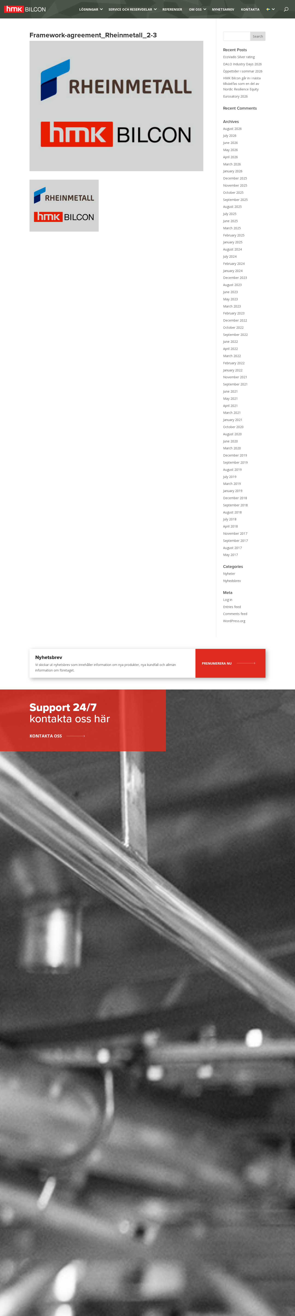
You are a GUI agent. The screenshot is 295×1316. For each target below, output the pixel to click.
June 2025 (230, 221)
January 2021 (232, 420)
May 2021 (230, 398)
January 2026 (232, 171)
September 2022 (235, 334)
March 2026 (232, 164)
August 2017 (232, 548)
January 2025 (232, 242)
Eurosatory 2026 (235, 96)
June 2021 (230, 391)
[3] (268, 9)
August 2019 (232, 469)
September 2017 (235, 540)
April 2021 (230, 405)
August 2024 (232, 249)
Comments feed (235, 614)
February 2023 (234, 313)
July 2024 (229, 256)
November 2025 (235, 185)
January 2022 (232, 370)
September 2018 (235, 505)
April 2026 (230, 157)
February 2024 (234, 263)
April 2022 (230, 348)
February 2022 (234, 363)
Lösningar (88, 9)
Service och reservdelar (130, 9)
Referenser (172, 9)
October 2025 (233, 192)
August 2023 (232, 285)
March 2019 (232, 483)
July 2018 (229, 519)
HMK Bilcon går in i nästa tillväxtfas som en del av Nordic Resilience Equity (242, 83)
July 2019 (229, 476)
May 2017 (230, 554)
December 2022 (235, 320)
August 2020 (232, 434)
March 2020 (232, 448)
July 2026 (229, 135)
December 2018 (235, 498)
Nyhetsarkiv (223, 9)
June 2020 (230, 441)
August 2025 (232, 206)
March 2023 (232, 306)
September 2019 (235, 462)
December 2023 (235, 277)
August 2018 (232, 512)
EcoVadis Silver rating (239, 57)
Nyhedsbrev (232, 581)
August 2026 (232, 128)
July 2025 (229, 214)
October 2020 (233, 427)
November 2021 (235, 377)
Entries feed (232, 607)
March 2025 (232, 228)
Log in (227, 599)
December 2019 (235, 455)
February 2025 (234, 235)
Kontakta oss (46, 736)
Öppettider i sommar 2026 (243, 71)
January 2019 (232, 491)
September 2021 (235, 384)
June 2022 (230, 341)
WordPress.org (234, 621)
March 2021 (232, 412)
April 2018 (230, 526)
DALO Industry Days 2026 (242, 64)
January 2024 (232, 271)
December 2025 (235, 178)
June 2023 (230, 292)
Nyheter (229, 573)
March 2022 (232, 356)
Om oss (195, 9)
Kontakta (250, 9)
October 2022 (233, 327)
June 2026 (230, 142)
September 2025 (235, 199)
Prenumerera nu (217, 663)
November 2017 (235, 533)
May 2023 (230, 299)
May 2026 (230, 150)
